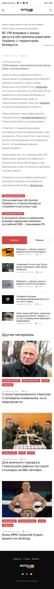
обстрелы (5, 29)
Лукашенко (39, 24)
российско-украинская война (27, 29)
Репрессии (7, 385)
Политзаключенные (31, 381)
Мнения (39, 240)
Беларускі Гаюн (22, 24)
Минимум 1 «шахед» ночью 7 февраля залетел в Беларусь (31, 250)
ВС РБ (22, 453)
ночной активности (33, 117)
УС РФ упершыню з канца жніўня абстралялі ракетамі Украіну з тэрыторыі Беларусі (26, 66)
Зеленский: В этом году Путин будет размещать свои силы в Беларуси (31, 267)
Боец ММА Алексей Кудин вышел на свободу (22, 536)
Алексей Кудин (9, 521)
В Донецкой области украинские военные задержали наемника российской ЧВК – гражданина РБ (23, 221)
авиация (12, 24)
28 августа (36, 185)
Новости (5, 24)
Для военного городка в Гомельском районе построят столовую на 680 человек (25, 466)
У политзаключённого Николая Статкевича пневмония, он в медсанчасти (26, 398)
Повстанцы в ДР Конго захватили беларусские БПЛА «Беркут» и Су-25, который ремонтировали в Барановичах (33, 317)
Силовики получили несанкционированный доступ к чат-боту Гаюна (32, 299)
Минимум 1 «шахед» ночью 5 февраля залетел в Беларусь (31, 282)
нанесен (45, 102)
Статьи (26, 559)
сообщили (41, 87)
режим (12, 29)
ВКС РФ (31, 24)
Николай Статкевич (11, 381)
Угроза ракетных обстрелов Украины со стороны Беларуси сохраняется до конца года (21, 203)
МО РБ (30, 453)
